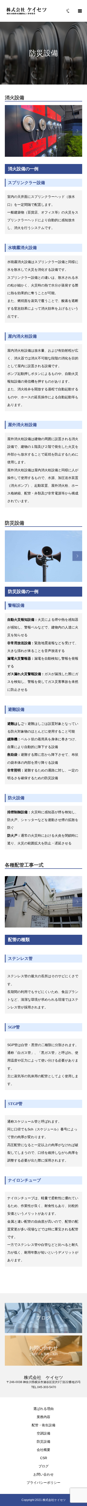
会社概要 (43, 1450)
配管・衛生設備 (43, 1425)
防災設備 (43, 1441)
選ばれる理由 (43, 1409)
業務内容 (43, 1417)
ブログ (43, 1466)
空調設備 (43, 1433)
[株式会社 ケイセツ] (26, 11)
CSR (43, 1458)
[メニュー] (79, 11)
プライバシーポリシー (43, 1483)
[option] (43, 131)
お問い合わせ (43, 1474)
